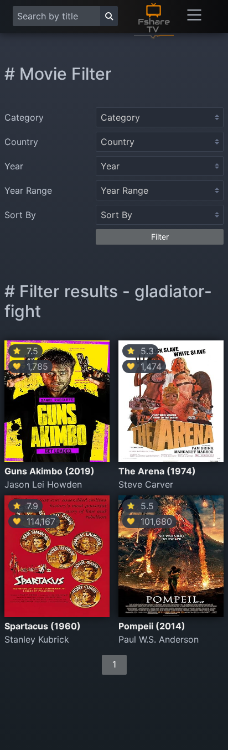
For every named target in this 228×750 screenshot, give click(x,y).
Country (21, 141)
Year (13, 166)
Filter (160, 236)
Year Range (28, 190)
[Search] (109, 16)
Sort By (20, 214)
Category (24, 117)
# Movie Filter (58, 74)
